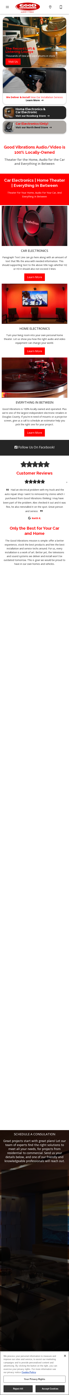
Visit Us (13, 61)
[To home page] (28, 7)
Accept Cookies (50, 1388)
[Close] (65, 1356)
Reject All (18, 1388)
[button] (7, 7)
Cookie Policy (29, 1372)
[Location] (50, 7)
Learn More (34, 277)
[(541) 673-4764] (61, 7)
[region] (34, 1373)
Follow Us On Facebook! (36, 447)
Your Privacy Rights (34, 1379)
